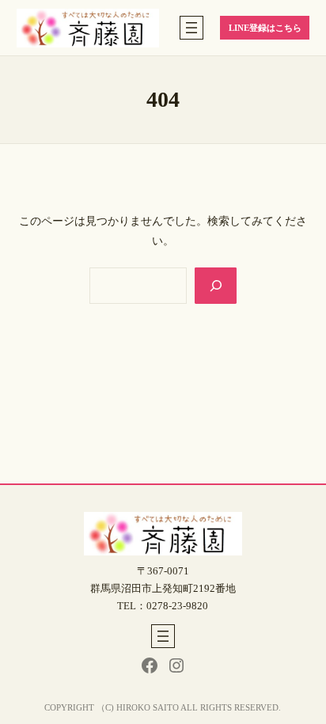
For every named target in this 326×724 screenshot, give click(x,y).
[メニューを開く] (191, 28)
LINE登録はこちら (265, 27)
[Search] (215, 285)
